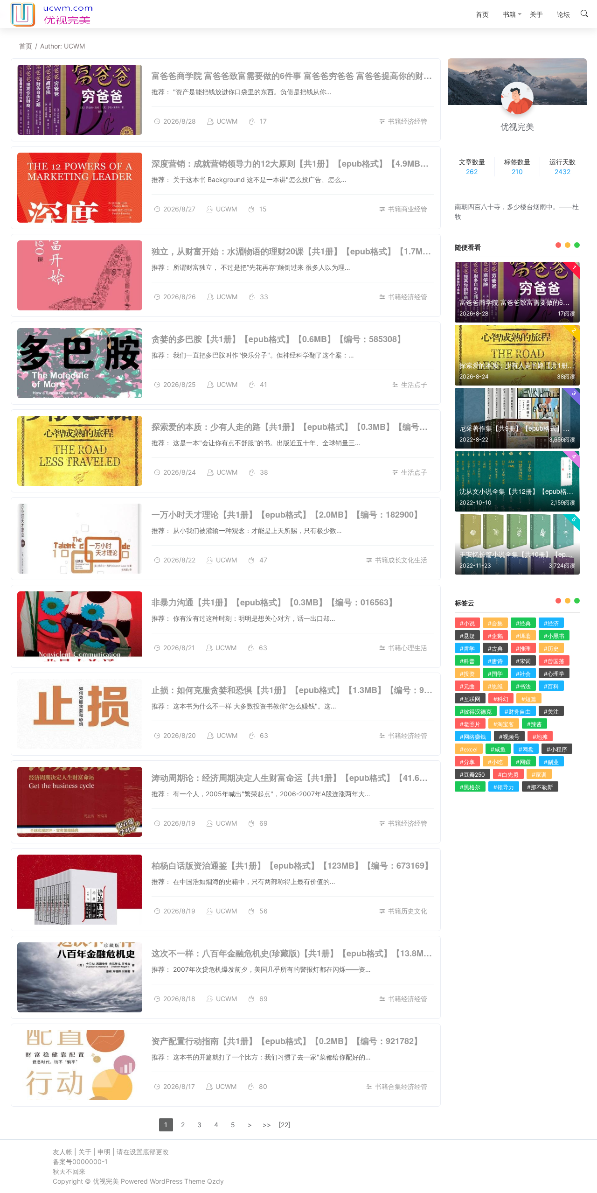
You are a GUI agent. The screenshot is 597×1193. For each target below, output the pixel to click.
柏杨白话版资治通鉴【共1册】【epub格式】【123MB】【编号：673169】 (292, 865)
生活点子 (414, 384)
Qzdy (215, 1181)
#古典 (495, 648)
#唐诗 (495, 661)
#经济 (551, 623)
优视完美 (106, 1181)
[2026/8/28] (79, 100)
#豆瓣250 (472, 774)
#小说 (467, 623)
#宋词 (523, 661)
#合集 (495, 623)
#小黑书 (554, 635)
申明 (104, 1152)
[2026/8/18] (79, 977)
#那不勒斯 (540, 787)
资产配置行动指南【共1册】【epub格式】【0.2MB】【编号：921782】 (287, 1041)
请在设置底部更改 (143, 1152)
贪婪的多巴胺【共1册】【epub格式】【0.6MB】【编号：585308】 (278, 339)
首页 (25, 46)
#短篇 (528, 698)
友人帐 (62, 1152)
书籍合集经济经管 (401, 1086)
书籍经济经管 (407, 121)
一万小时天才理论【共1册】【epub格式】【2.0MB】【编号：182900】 (287, 514)
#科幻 (500, 698)
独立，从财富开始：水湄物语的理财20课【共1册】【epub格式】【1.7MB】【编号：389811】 (329, 251)
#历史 (551, 648)
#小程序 (557, 749)
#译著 (523, 635)
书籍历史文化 (407, 911)
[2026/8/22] (79, 539)
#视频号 (509, 736)
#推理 (523, 648)
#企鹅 (495, 635)
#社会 (523, 673)
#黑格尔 (470, 787)
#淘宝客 (503, 724)
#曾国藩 (554, 661)
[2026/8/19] (79, 802)
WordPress (166, 1181)
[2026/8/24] (79, 451)
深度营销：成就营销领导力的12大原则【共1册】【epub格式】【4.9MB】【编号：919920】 (325, 163)
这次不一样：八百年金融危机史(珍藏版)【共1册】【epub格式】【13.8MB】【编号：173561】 (330, 953)
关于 (84, 1152)
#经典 (523, 623)
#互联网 (470, 698)
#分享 (467, 761)
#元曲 (467, 686)
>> (267, 1125)
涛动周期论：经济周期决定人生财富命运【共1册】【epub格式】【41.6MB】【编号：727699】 (331, 778)
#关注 (551, 711)
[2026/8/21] (79, 626)
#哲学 (467, 648)
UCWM (226, 121)
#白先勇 (508, 774)
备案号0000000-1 (80, 1161)
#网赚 (523, 761)
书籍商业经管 (407, 209)
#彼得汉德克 (476, 711)
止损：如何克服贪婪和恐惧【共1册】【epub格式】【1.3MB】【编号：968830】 (304, 690)
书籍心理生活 (407, 648)
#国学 (495, 673)
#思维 (495, 686)
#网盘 (526, 749)
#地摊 (540, 736)
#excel (469, 749)
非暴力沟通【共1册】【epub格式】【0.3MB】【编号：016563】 (274, 602)
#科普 (467, 661)
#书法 (523, 686)
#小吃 (495, 761)
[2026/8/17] (79, 1065)
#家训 (539, 774)
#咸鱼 (498, 749)
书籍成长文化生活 (401, 560)
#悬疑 (467, 635)
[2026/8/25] (79, 363)
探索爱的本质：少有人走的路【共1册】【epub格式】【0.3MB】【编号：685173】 (308, 427)
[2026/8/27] (79, 188)
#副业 (551, 761)
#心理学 (554, 673)
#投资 (467, 673)
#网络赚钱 (473, 736)
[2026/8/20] (79, 714)
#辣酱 (534, 724)
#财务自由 (518, 711)
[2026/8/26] (79, 275)
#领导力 (503, 787)
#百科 (551, 686)
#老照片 (470, 724)
